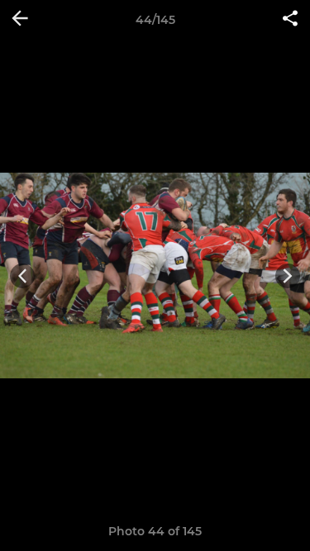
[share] (290, 19)
